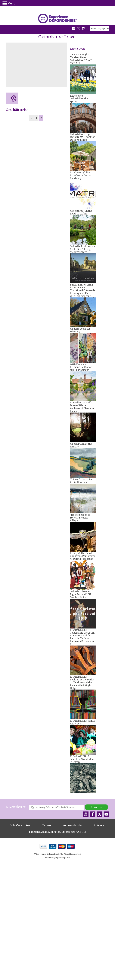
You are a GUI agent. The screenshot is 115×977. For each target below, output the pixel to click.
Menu (11, 3)
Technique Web (64, 858)
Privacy (99, 825)
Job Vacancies (20, 825)
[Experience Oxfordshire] (57, 18)
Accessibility (72, 825)
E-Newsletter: (16, 807)
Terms (46, 825)
